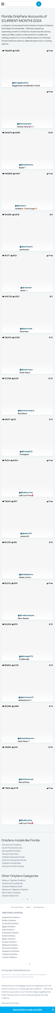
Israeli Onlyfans (8, 936)
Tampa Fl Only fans (10, 854)
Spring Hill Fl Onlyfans (11, 851)
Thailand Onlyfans (10, 954)
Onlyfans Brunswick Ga (12, 883)
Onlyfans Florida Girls (11, 863)
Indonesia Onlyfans (10, 933)
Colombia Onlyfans (10, 923)
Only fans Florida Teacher (13, 866)
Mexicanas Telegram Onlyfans (15, 889)
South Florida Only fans (12, 848)
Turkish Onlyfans (9, 957)
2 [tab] (27, 899)
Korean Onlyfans (9, 942)
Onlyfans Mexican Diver (12, 886)
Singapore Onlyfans (10, 951)
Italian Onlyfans (8, 939)
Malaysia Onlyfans (10, 945)
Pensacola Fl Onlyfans (11, 845)
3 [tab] (31, 899)
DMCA (28, 907)
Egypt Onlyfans (8, 926)
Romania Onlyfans (10, 948)
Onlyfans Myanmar (10, 896)
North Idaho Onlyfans (11, 892)
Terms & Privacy (17, 907)
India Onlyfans (8, 929)
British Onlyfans (9, 920)
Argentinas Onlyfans (11, 917)
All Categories (38, 907)
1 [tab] (23, 899)
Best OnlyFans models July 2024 (27, 1010)
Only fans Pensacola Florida (14, 860)
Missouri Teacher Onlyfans (13, 880)
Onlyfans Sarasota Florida (13, 857)
